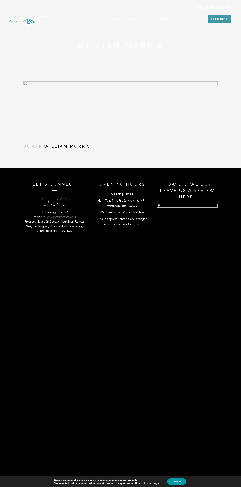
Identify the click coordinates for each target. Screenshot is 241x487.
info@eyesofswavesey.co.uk (58, 217)
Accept (177, 481)
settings (154, 483)
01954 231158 (216, 7)
